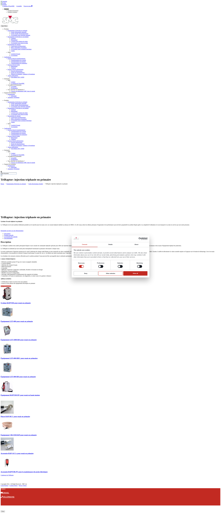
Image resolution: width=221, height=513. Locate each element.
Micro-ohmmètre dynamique (19, 47)
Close (2, 511)
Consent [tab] (84, 244)
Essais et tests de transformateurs (16, 58)
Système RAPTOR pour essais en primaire (16, 303)
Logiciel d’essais (15, 54)
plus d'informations (6, 286)
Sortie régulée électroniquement (19, 33)
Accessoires (14, 55)
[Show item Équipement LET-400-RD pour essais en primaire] (7, 373)
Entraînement (11, 94)
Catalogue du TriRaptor (7, 475)
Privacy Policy (23, 485)
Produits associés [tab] (8, 235)
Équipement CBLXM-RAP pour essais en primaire (19, 435)
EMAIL (6, 493)
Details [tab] (110, 244)
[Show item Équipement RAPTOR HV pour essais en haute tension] (7, 392)
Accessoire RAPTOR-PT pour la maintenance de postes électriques (24, 472)
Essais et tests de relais (14, 65)
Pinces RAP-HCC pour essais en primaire (15, 416)
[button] (6, 9)
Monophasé (14, 40)
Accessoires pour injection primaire (20, 35)
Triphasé (13, 38)
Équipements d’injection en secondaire (18, 37)
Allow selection (110, 273)
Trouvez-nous (27, 6)
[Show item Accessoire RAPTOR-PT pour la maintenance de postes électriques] (7, 468)
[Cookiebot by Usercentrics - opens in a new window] (139, 238)
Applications (7, 57)
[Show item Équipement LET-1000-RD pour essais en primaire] (7, 336)
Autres (13, 51)
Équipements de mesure (14, 44)
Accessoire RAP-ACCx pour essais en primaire (17, 453)
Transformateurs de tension (18, 61)
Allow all (135, 273)
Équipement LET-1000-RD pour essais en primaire (19, 340)
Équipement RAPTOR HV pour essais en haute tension (20, 395)
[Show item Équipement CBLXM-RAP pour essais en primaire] (7, 431)
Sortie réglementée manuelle (18, 32)
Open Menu (4, 26)
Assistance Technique (13, 97)
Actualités (19, 6)
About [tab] (136, 244)
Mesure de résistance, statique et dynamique (23, 74)
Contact (13, 82)
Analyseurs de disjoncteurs (18, 46)
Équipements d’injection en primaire (17, 30)
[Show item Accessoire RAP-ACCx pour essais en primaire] (7, 450)
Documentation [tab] (8, 238)
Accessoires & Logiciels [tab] (10, 236)
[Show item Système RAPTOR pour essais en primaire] (7, 299)
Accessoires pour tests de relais (19, 43)
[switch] (100, 266)
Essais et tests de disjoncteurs (15, 69)
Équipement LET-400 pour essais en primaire (17, 321)
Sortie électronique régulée (35, 184)
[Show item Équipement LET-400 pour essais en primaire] (7, 318)
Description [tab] (7, 233)
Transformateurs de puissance (19, 63)
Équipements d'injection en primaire (16, 184)
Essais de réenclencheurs (18, 72)
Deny (85, 273)
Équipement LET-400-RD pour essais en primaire (18, 377)
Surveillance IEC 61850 (17, 77)
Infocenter (14, 96)
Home (2, 184)
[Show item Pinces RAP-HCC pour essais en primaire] (7, 413)
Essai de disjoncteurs (16, 71)
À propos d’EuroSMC (8, 6)
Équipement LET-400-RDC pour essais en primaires (19, 358)
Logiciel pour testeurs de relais (19, 41)
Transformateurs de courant (18, 60)
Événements (14, 88)
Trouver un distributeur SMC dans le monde (23, 91)
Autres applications (13, 75)
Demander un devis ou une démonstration (12, 230)
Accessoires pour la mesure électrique (21, 49)
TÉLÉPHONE (9, 497)
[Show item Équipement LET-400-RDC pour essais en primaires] (7, 355)
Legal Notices (4, 485)
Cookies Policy (13, 485)
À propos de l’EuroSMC (18, 83)
